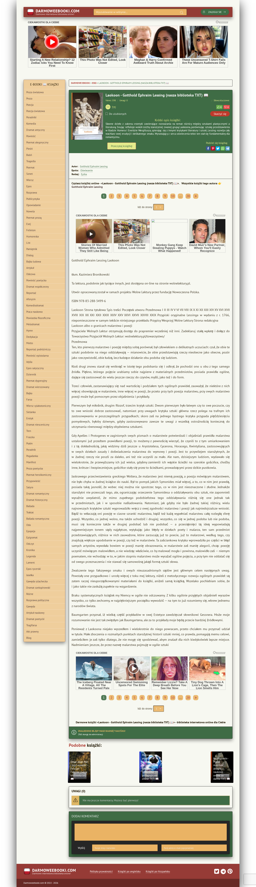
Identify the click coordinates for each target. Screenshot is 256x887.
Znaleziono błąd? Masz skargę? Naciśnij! (101, 731)
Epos (29, 186)
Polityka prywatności (101, 871)
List (28, 242)
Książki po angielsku (129, 871)
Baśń (29, 155)
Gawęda (30, 606)
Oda (28, 525)
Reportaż (31, 293)
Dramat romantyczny (37, 493)
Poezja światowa (35, 111)
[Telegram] (228, 148)
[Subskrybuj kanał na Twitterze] (216, 872)
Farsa (29, 399)
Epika (84, 174)
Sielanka (31, 412)
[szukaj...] (181, 13)
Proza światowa (35, 92)
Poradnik (31, 449)
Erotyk (29, 418)
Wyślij (81, 848)
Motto (29, 343)
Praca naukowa (34, 311)
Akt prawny (32, 631)
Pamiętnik (31, 249)
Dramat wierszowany (37, 387)
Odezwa (30, 274)
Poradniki (31, 117)
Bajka (29, 393)
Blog (28, 637)
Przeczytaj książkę (121, 146)
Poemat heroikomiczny (38, 474)
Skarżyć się (220, 113)
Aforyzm (31, 299)
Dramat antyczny (35, 130)
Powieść (31, 136)
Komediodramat (35, 305)
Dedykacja (32, 336)
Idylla (29, 362)
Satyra (29, 487)
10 (172, 196)
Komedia (31, 123)
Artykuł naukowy (35, 612)
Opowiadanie (33, 205)
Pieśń (29, 148)
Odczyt (30, 543)
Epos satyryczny (35, 368)
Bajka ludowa (33, 261)
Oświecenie (86, 170)
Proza (29, 98)
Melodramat (33, 324)
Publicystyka (33, 198)
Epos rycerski (33, 568)
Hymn (29, 330)
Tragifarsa (31, 625)
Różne (29, 594)
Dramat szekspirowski (38, 587)
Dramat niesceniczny (37, 424)
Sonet (29, 173)
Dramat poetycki (35, 619)
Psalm (29, 443)
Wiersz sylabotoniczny (38, 405)
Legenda (31, 556)
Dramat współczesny (37, 286)
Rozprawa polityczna (37, 600)
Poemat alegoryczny (37, 142)
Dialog (29, 255)
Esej (94, 83)
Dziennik (31, 374)
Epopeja (30, 531)
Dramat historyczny (37, 500)
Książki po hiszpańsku (158, 871)
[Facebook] (208, 148)
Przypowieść (33, 481)
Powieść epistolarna (37, 355)
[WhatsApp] (223, 148)
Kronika (30, 550)
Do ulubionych (117, 113)
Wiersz (30, 180)
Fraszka (30, 437)
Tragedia (31, 161)
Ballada (30, 506)
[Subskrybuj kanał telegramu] (223, 872)
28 (188, 196)
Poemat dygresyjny (36, 380)
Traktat (30, 512)
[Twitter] (218, 148)
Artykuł (30, 267)
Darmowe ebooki (80, 83)
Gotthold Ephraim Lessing (94, 166)
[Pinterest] (213, 148)
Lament (30, 562)
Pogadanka (32, 456)
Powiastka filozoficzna (38, 318)
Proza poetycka (34, 468)
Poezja (29, 104)
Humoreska (32, 236)
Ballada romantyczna (37, 518)
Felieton (31, 230)
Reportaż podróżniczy (38, 349)
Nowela (30, 211)
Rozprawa (31, 192)
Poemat (30, 167)
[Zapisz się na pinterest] (229, 872)
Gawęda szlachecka (37, 581)
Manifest (31, 462)
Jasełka (30, 575)
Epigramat (31, 537)
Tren (28, 431)
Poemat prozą (33, 217)
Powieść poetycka (36, 280)
